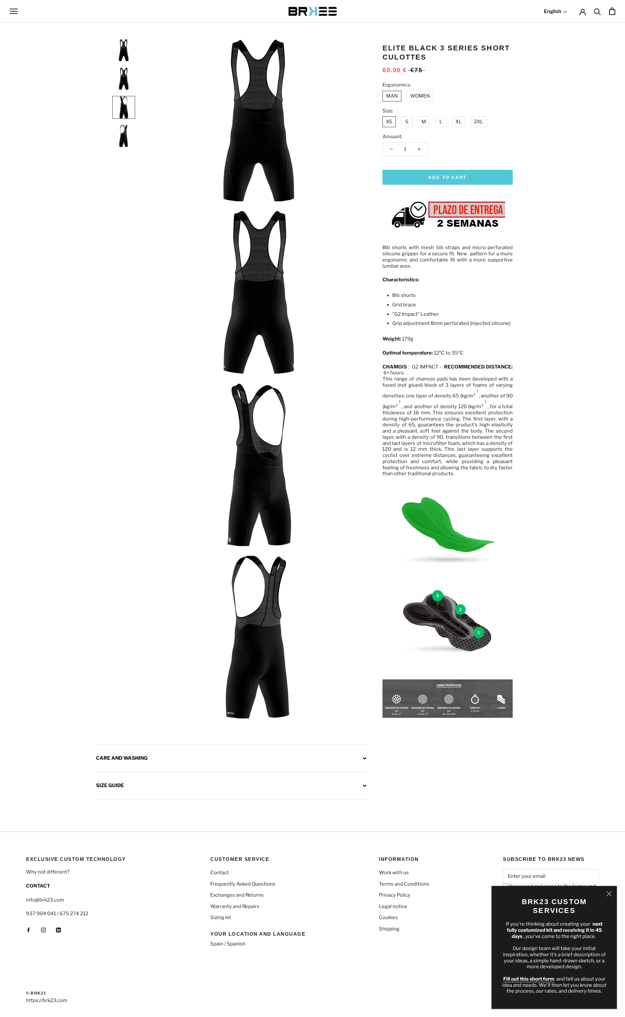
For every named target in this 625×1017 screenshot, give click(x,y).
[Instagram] (43, 930)
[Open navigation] (14, 11)
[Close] (609, 894)
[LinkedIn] (58, 930)
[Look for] (597, 11)
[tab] (231, 758)
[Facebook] (28, 930)
